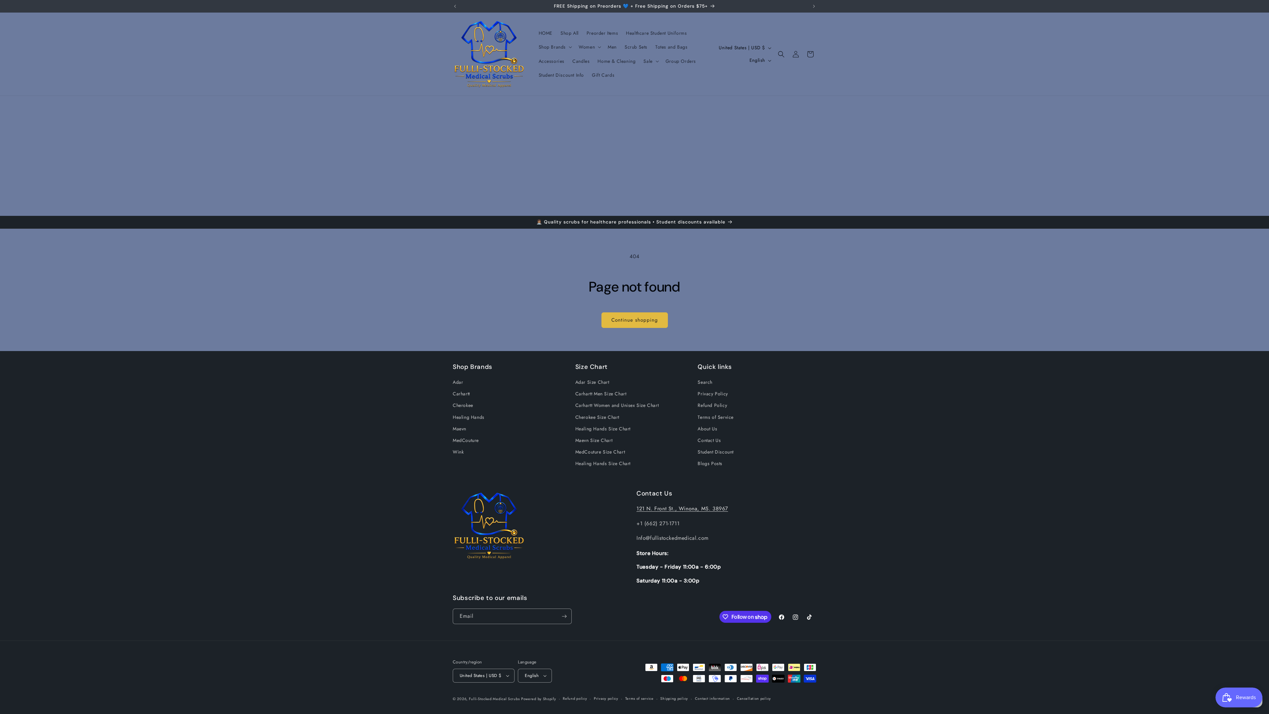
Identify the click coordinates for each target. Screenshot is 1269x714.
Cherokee (463, 405)
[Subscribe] (564, 616)
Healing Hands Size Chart (603, 428)
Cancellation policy (754, 698)
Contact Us (709, 440)
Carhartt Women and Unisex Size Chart (617, 405)
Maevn (459, 428)
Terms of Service (716, 417)
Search (705, 382)
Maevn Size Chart (594, 440)
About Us (707, 428)
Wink (458, 452)
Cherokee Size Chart (597, 417)
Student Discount (716, 452)
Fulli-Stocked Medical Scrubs (494, 698)
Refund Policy (712, 405)
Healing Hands (468, 417)
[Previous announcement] (455, 6)
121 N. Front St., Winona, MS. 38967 (682, 508)
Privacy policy (606, 698)
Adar (458, 382)
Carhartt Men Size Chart (601, 393)
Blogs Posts (710, 463)
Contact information (712, 698)
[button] (555, 47)
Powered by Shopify (538, 698)
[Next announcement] (814, 6)
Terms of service (639, 698)
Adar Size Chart (592, 382)
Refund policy (575, 698)
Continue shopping (634, 320)
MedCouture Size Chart (600, 452)
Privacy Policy (713, 393)
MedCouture (466, 440)
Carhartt (461, 393)
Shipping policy (674, 698)
